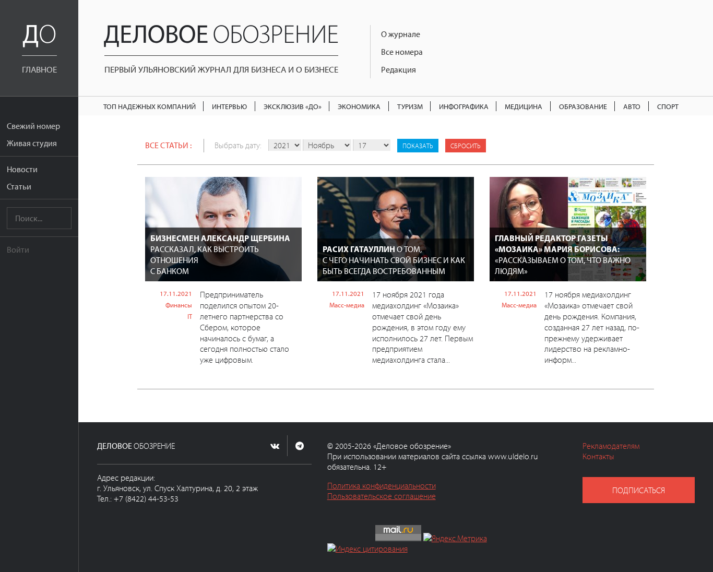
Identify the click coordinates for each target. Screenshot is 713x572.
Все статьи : (168, 145)
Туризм (410, 106)
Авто (631, 106)
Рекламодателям (611, 445)
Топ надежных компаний (149, 106)
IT (189, 316)
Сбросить (465, 145)
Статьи (19, 186)
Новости (22, 169)
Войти (18, 249)
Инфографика (464, 106)
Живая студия (32, 143)
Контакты (598, 456)
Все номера (402, 51)
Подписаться (638, 490)
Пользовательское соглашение (381, 496)
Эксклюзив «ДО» (293, 106)
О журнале (400, 34)
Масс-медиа (346, 305)
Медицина (523, 106)
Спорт (668, 106)
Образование (583, 106)
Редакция (398, 69)
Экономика (359, 106)
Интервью (229, 106)
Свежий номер (33, 126)
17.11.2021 (176, 293)
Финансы (178, 305)
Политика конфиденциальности (381, 485)
